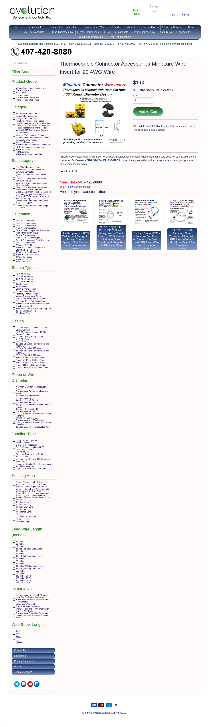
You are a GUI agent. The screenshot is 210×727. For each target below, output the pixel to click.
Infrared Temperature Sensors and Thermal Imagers (30, 89)
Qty (135, 95)
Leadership (20, 656)
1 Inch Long (20, 514)
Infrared (114, 27)
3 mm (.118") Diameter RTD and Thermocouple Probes (29, 410)
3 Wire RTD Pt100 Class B (27, 254)
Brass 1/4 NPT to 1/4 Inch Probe (30, 358)
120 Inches (20, 571)
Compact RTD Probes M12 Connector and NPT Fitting (32, 197)
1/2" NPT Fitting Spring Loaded (29, 336)
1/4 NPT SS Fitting (24, 276)
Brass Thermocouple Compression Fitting (30, 175)
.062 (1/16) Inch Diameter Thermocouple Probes (33, 405)
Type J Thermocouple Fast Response (32, 230)
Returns (18, 666)
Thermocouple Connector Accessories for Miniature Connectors (32, 138)
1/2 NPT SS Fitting (24, 281)
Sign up (185, 15)
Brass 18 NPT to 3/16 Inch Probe (30, 365)
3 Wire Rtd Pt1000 (23, 257)
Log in (175, 15)
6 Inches (19, 541)
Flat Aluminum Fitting (25, 291)
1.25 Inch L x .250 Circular (27, 517)
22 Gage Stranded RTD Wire (28, 348)
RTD (18, 27)
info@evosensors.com (79, 186)
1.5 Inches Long (22, 519)
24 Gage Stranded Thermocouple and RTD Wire (32, 352)
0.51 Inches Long (23, 509)
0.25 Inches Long (23, 504)
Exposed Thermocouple (26, 445)
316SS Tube (21, 284)
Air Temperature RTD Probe (27, 113)
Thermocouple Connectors (62, 27)
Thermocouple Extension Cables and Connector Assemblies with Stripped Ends (31, 615)
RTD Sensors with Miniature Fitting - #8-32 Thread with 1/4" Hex (33, 309)
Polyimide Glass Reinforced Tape (30, 301)
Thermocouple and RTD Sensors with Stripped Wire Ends (32, 610)
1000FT (18, 643)
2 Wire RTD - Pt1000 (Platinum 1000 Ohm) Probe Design (31, 248)
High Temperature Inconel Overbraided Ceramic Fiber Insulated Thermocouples (33, 124)
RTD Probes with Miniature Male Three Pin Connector (32, 600)
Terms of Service (23, 672)
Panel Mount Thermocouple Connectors (33, 144)
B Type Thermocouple (91, 37)
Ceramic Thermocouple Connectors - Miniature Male (31, 184)
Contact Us (20, 650)
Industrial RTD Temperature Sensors (31, 130)
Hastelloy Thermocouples (26, 294)
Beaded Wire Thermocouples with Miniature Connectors (30, 170)
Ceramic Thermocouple (25, 289)
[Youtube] (30, 684)
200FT (18, 638)
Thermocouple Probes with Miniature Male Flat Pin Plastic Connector (31, 596)
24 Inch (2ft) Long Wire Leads (28, 549)
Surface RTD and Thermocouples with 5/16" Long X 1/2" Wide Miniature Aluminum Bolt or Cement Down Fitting (32, 495)
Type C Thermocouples (25, 223)
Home (191, 27)
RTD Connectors (22, 149)
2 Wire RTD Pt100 (23, 245)
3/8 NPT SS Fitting (24, 279)
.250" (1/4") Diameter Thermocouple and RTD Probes (33, 423)
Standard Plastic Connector (27, 606)
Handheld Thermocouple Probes (29, 121)
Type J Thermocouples (25, 228)
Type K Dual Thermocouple (27, 238)
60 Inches (19, 558)
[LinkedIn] (37, 684)
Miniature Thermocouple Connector (31, 135)
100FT (18, 636)
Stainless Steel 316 (24, 306)
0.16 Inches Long (23, 502)
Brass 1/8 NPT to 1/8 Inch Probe (30, 362)
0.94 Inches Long (23, 512)
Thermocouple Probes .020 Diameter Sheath (31, 392)
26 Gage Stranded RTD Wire (28, 355)
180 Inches (20, 573)
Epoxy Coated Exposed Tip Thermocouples (27, 441)
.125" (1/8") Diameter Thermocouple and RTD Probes (33, 414)
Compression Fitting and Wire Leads (31, 201)
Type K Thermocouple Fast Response (32, 240)
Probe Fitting (21, 461)
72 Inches (19, 561)
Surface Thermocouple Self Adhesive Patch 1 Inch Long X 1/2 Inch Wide (32, 483)
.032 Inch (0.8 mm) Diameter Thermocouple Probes (28, 397)
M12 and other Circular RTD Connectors (33, 459)
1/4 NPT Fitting (22, 339)
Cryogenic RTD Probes (25, 118)
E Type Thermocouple (116, 32)
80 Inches (19, 563)
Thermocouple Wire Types (27, 100)
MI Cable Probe (22, 133)
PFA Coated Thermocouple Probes (30, 299)
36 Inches (19, 551)
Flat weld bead (22, 452)
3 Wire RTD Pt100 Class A (27, 252)
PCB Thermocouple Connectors (29, 147)
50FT (17, 633)
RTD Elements (22, 152)
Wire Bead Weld (22, 313)
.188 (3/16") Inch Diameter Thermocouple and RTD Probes (29, 419)
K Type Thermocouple (32, 32)
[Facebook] (23, 684)
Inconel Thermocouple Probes (28, 296)
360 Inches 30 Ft (23, 581)
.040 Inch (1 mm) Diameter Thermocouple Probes (27, 401)
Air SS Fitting (21, 286)
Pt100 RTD (20, 92)
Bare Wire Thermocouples (27, 167)
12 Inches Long (22, 521)
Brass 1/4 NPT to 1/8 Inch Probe (30, 360)
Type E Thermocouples (25, 225)
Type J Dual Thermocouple (27, 233)
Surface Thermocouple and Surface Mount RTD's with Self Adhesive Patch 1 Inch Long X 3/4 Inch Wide (32, 488)
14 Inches (19, 546)
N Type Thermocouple (143, 32)
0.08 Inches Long (23, 499)
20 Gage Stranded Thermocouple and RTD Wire (32, 345)
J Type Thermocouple (62, 32)
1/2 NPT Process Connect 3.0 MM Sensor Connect (30, 333)
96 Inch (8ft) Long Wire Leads (28, 568)
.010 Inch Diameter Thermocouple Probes (30, 388)
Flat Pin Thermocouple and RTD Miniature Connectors (29, 448)
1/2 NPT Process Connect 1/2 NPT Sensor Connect (31, 328)
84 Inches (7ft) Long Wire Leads (29, 566)
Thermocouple (34, 27)
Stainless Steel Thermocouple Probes (32, 303)
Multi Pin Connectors (24, 142)
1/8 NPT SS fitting (23, 274)
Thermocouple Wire (94, 27)
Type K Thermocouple (25, 235)
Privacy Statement (24, 661)
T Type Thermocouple (89, 32)
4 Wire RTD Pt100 (23, 259)
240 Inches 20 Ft (23, 576)
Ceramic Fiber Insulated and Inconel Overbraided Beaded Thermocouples (31, 368)
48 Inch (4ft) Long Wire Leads (28, 556)
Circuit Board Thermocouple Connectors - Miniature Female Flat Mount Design (33, 193)
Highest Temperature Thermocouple (31, 128)
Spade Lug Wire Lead (25, 604)
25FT (17, 631)
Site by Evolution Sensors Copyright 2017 (105, 712)
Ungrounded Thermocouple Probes (30, 468)
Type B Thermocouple (25, 220)
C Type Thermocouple (119, 37)
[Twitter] (17, 684)
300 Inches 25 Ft (23, 578)
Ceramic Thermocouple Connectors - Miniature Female (31, 179)
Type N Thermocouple (25, 243)
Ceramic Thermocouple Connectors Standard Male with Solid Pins (31, 188)
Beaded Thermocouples (26, 116)
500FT (18, 641)
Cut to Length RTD (23, 203)
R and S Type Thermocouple (174, 32)
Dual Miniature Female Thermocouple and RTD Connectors (32, 207)
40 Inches (19, 554)
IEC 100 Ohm (21, 457)
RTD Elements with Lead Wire (28, 154)
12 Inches (19, 544)
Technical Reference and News (142, 27)
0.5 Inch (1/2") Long (24, 507)
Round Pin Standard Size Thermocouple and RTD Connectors (33, 465)
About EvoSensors (172, 27)
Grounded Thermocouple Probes (29, 454)
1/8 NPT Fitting (22, 341)
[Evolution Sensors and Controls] (32, 15)
